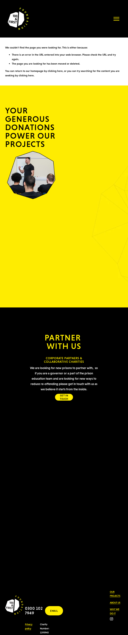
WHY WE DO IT (114, 611)
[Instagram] (111, 619)
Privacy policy (28, 626)
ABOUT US (115, 602)
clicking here (55, 70)
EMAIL (54, 610)
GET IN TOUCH (64, 397)
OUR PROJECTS (115, 594)
